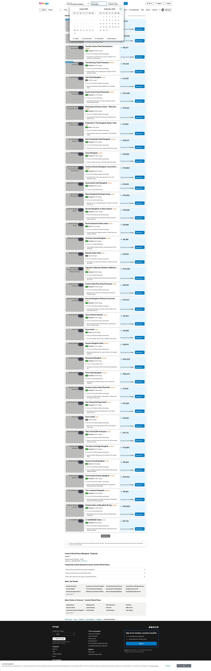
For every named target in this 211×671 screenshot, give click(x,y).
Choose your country (58, 631)
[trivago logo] (44, 3)
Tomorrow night (87, 38)
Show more (69, 594)
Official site (84, 561)
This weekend (100, 38)
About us (54, 649)
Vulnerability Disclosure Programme (97, 645)
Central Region (90, 619)
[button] (78, 3)
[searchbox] (78, 4)
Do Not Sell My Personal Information (98, 643)
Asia (75, 619)
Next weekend (112, 38)
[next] (121, 9)
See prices (139, 29)
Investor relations (57, 654)
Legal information (93, 636)
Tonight (77, 38)
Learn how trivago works (95, 654)
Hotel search (68, 619)
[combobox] (78, 3)
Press (53, 656)
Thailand (81, 619)
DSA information (92, 641)
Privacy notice (92, 638)
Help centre (91, 652)
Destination (69, 2)
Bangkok (99, 619)
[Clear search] (88, 3)
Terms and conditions (94, 633)
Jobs (53, 651)
